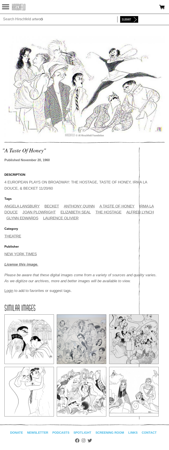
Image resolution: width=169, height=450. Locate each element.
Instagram (83, 440)
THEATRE (12, 236)
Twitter (90, 440)
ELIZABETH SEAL (76, 212)
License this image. (21, 264)
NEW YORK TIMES (20, 254)
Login (8, 291)
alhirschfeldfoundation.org (18, 7)
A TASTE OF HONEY (116, 206)
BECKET (51, 206)
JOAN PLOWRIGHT (39, 212)
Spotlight (82, 432)
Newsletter (37, 432)
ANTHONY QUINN (79, 206)
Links (133, 432)
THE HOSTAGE (108, 212)
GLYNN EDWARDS (22, 218)
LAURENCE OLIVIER (61, 218)
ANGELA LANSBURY (22, 206)
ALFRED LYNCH (140, 212)
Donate (16, 432)
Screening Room (110, 432)
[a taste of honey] (84, 136)
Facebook (77, 440)
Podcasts (60, 432)
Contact (149, 432)
